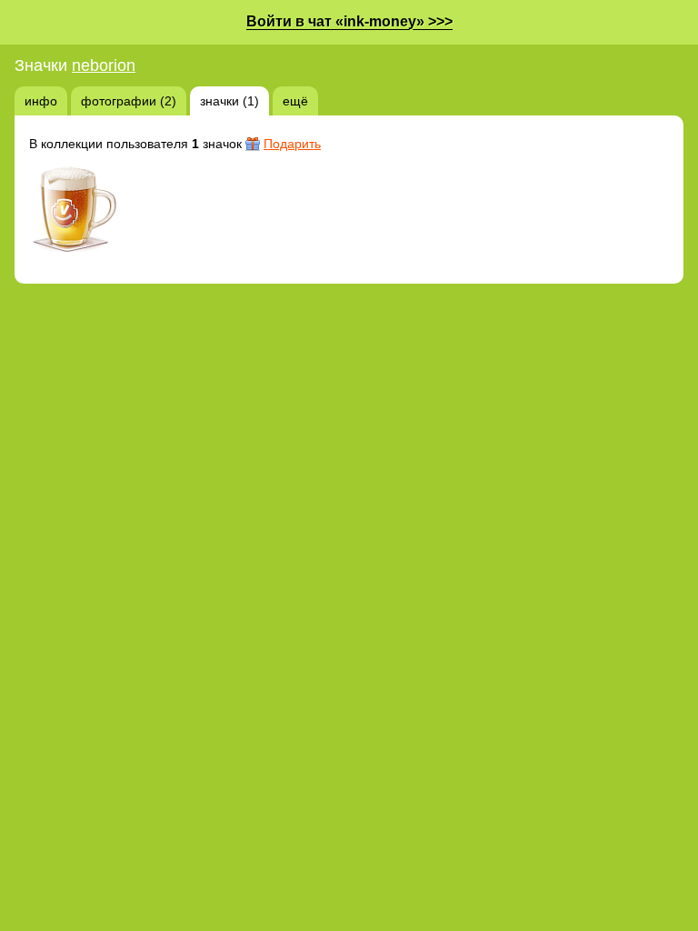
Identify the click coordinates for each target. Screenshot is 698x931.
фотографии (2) (128, 101)
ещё (295, 101)
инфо (41, 101)
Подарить (292, 143)
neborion (103, 65)
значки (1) (229, 101)
